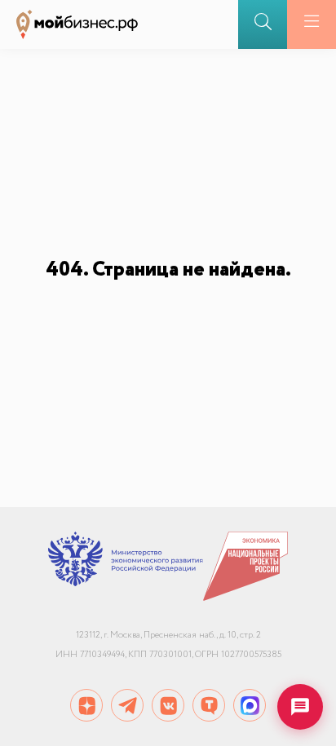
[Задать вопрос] (300, 707)
